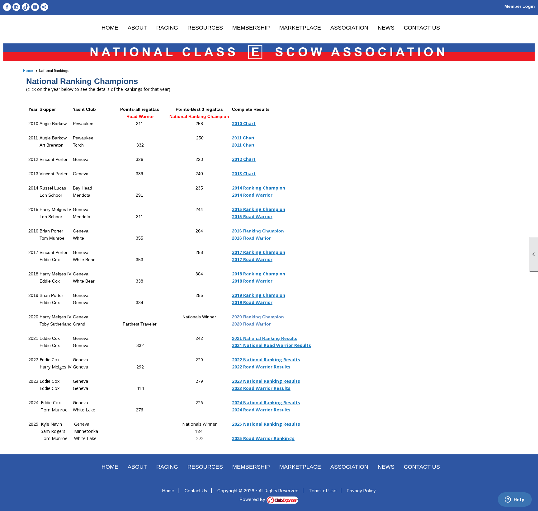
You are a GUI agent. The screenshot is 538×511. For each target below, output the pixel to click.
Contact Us (422, 28)
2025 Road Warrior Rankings (263, 438)
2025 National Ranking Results (266, 424)
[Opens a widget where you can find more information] (515, 500)
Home (109, 28)
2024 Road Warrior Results (261, 410)
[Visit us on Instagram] (16, 7)
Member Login (519, 6)
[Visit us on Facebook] (7, 7)
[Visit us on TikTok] (26, 7)
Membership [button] (251, 28)
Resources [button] (205, 28)
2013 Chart (244, 173)
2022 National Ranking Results (266, 360)
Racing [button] (167, 28)
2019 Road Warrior (252, 302)
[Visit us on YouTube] (35, 7)
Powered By (253, 499)
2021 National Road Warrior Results (271, 345)
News (386, 28)
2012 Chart (244, 159)
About (137, 28)
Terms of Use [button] (323, 490)
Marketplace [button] (300, 28)
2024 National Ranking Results (266, 403)
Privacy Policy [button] (361, 490)
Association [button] (349, 28)
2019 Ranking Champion (258, 295)
